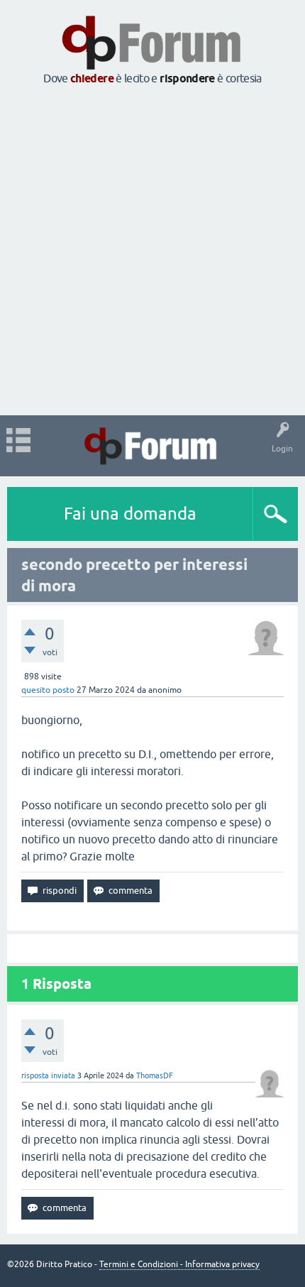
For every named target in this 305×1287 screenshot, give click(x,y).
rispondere (187, 78)
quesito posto (47, 690)
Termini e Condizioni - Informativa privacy (179, 1264)
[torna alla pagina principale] (152, 65)
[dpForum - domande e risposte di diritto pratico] (152, 446)
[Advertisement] (152, 251)
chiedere (91, 78)
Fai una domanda (130, 513)
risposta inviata (48, 1075)
